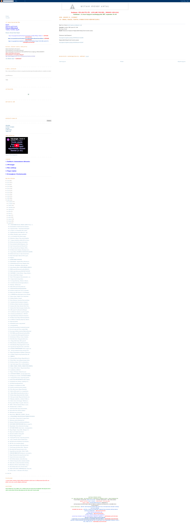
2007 (8, 473)
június (9, 213)
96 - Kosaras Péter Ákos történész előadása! (16, 410)
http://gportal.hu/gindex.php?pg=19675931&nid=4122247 (71, 42)
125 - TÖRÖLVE (11, 356)
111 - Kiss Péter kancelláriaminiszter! (15, 383)
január (9, 223)
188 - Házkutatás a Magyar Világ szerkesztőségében (18, 238)
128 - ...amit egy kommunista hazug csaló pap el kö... (18, 350)
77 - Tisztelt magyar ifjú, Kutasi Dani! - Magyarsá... (18, 447)
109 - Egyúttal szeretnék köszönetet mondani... (17, 387)
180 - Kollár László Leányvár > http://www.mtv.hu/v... (19, 253)
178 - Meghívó (11, 257)
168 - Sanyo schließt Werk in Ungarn (15, 275)
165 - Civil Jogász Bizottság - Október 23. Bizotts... (18, 280)
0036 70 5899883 (91, 501)
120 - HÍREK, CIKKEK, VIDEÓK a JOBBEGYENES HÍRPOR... (20, 366)
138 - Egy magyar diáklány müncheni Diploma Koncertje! (19, 331)
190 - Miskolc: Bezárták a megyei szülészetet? (17, 234)
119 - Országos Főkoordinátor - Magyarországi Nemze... (19, 368)
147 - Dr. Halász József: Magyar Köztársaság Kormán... (19, 317)
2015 (8, 186)
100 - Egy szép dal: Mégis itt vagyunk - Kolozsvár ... (18, 402)
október (10, 205)
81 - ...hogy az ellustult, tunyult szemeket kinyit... (18, 439)
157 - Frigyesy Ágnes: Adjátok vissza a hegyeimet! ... (18, 296)
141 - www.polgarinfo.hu (13, 325)
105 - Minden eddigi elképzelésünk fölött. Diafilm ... (18, 395)
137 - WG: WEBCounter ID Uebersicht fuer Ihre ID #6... (19, 333)
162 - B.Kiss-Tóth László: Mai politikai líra (16, 286)
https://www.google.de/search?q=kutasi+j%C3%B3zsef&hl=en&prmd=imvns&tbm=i (26, 38)
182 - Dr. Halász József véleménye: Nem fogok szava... (19, 249)
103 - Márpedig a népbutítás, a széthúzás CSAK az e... (19, 399)
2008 (8, 200)
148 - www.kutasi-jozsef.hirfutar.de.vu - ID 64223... (18, 313)
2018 (8, 180)
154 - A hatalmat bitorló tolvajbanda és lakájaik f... (18, 302)
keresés (92, 510)
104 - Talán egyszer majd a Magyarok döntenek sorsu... (19, 397)
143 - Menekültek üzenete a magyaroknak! (16, 323)
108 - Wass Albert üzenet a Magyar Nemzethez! (17, 389)
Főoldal (121, 61)
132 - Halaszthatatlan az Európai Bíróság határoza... (18, 342)
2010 (8, 196)
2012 (8, 192)
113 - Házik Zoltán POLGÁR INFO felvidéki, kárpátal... (19, 379)
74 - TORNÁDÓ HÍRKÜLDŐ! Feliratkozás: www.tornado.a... (20, 453)
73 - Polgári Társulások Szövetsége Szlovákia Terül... (18, 455)
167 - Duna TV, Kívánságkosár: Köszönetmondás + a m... (19, 277)
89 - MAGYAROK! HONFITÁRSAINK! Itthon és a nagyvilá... (20, 424)
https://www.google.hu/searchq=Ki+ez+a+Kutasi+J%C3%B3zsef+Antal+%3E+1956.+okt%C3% (28, 41)
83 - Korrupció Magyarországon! (14, 435)
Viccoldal (8, 17)
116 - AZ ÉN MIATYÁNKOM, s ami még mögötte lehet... (19, 373)
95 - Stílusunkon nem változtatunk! (15, 412)
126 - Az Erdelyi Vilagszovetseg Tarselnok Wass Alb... (19, 354)
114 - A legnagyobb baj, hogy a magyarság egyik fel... (19, 377)
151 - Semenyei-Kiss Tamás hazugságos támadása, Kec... (19, 308)
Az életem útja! (10, 58)
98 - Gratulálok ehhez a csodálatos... (15, 406)
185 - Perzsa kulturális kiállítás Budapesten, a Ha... (18, 244)
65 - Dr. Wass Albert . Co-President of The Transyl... (18, 470)
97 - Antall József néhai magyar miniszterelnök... (18, 408)
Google (87, 510)
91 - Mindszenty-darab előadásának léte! (16, 420)
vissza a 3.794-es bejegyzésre (11, 155)
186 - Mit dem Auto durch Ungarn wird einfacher (18, 242)
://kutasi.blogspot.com (96, 512)
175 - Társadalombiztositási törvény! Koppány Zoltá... (19, 263)
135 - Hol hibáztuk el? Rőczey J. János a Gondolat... (18, 337)
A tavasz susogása (10, 126)
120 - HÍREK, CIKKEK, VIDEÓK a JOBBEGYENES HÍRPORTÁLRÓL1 (79, 19)
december (10, 201)
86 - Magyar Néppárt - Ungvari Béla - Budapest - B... (18, 430)
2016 (8, 184)
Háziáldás (8, 125)
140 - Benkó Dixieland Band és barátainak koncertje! (18, 327)
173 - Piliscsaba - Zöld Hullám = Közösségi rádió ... (18, 265)
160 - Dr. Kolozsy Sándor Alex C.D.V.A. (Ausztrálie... (18, 290)
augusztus (10, 209)
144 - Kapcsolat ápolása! (13, 321)
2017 (8, 182)
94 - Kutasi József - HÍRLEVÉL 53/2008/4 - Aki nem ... (19, 414)
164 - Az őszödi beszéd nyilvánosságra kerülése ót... (18, 282)
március (10, 219)
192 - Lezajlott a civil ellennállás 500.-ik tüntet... (18, 230)
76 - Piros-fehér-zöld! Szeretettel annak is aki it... (17, 449)
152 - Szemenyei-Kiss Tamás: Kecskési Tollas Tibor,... (18, 306)
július (9, 211)
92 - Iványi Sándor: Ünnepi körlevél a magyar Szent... (18, 418)
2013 (8, 190)
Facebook (89, 513)
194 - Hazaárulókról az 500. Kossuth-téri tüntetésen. (18, 226)
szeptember (10, 207)
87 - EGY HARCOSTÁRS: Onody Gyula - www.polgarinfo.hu (20, 428)
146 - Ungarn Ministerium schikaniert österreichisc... (18, 315)
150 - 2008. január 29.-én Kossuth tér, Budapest (17, 309)
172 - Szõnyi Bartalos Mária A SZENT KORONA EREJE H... (20, 267)
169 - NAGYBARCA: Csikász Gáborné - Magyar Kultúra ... (19, 273)
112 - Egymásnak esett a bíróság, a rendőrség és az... (18, 381)
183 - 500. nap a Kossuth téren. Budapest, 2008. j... (18, 248)
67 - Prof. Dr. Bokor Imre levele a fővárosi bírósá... (18, 466)
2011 (8, 194)
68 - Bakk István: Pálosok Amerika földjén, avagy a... (18, 464)
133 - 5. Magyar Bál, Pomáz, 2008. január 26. (17, 340)
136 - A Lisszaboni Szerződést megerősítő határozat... (18, 335)
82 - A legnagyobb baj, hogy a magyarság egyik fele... (19, 437)
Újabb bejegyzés (62, 61)
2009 (8, 198)
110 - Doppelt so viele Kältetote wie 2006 (16, 385)
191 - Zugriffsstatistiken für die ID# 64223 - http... (18, 232)
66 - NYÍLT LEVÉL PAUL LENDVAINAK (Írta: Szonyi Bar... (20, 468)
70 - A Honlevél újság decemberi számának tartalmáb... (19, 460)
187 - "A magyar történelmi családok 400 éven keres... (19, 240)
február (9, 221)
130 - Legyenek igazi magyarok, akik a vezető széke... (19, 346)
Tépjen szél (8, 131)
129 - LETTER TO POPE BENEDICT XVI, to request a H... (19, 348)
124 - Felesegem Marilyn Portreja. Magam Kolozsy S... (19, 358)
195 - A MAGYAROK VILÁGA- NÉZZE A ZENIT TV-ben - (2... (20, 224)
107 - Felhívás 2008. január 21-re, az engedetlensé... (18, 391)
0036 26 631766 (91, 499)
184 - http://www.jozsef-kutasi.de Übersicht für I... (18, 246)
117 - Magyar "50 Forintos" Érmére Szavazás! (17, 371)
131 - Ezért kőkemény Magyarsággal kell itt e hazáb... (19, 344)
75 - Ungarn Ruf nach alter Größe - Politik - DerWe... (18, 451)
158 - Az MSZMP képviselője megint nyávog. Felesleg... (19, 294)
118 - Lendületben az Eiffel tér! (14, 369)
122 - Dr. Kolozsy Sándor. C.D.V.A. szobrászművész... (18, 362)
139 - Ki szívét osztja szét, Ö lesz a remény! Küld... (18, 329)
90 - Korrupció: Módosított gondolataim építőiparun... (19, 422)
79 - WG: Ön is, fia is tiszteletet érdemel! (16, 443)
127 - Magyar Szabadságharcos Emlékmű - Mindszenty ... (19, 352)
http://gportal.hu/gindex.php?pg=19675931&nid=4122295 (71, 37)
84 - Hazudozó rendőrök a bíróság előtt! (16, 433)
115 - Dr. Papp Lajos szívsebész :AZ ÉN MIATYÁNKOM (19, 375)
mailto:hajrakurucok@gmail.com (74, 25)
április (9, 217)
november (10, 203)
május (9, 215)
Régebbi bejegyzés (181, 61)
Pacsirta (7, 128)
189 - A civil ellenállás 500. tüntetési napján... (17, 236)
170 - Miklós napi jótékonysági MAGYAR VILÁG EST (19, 271)
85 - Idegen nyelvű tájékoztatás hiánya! (16, 431)
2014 (8, 188)
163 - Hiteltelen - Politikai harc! (14, 284)
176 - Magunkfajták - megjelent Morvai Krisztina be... (19, 261)
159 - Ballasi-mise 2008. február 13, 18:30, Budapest (18, 292)
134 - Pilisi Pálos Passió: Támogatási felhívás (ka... (18, 339)
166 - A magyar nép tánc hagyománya (15, 279)
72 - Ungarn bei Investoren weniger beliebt (16, 457)
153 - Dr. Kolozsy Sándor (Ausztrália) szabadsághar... (18, 304)
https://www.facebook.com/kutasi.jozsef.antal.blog (101, 509)
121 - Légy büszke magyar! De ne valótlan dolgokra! (18, 364)
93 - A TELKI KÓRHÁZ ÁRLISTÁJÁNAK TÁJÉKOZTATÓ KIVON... (21, 416)
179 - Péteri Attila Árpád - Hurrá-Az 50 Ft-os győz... (18, 255)
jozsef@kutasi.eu (95, 502)
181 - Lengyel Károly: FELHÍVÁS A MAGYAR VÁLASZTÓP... (20, 251)
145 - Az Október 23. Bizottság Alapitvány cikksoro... (19, 319)
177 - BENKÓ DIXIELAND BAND (15, 259)
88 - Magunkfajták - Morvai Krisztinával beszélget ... (18, 426)
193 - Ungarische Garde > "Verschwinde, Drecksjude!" (19, 228)
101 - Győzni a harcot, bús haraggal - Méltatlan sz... (18, 400)
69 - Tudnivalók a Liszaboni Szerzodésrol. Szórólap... (18, 462)
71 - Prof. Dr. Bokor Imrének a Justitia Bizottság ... (18, 459)
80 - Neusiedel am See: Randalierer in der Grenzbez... (18, 441)
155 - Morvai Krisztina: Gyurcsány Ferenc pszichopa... (19, 300)
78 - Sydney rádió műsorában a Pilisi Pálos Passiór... (18, 445)
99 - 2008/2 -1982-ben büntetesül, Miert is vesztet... (18, 404)
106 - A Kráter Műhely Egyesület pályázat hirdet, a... (18, 393)
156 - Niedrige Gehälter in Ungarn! (15, 298)
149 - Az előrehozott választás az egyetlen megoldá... (18, 311)
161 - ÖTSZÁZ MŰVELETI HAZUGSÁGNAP (17, 288)
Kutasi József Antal (95, 6)
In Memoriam (9, 129)
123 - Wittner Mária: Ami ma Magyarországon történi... (19, 360)
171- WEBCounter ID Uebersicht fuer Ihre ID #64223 (18, 269)
